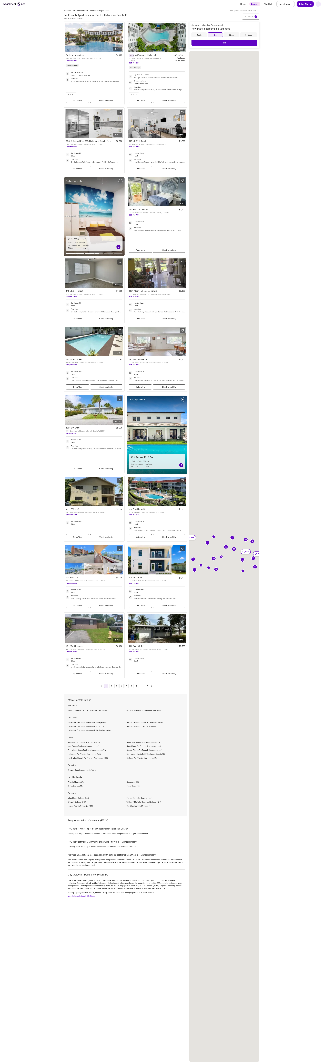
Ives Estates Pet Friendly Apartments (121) (85, 746)
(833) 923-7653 (134, 215)
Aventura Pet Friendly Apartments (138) (84, 742)
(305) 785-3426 (134, 583)
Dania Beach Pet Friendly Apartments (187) (143, 742)
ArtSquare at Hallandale (146, 55)
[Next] (118, 247)
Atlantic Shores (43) (76, 782)
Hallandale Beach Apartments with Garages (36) (87, 722)
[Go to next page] (152, 686)
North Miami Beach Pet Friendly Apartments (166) (88, 758)
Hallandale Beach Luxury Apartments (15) (143, 726)
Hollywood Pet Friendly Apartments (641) (84, 754)
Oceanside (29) (132, 782)
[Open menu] (318, 4)
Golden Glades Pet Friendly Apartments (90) (144, 750)
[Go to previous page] (101, 686)
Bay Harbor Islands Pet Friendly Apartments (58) (145, 754)
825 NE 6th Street (74, 359)
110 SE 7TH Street (74, 290)
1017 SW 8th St (73, 509)
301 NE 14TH (72, 577)
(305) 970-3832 (71, 515)
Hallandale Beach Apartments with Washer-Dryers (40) (90, 730)
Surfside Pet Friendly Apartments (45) (141, 758)
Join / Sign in (305, 4)
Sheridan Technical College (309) (139, 806)
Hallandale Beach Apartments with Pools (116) (86, 726)
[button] (213, 537)
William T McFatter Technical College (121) (143, 802)
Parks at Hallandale (75, 55)
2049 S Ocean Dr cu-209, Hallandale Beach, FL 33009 (90, 140)
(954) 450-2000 (134, 146)
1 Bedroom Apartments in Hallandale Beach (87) (87, 710)
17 (147, 686)
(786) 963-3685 (71, 60)
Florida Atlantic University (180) (80, 806)
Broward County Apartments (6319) (82, 770)
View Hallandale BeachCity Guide (81, 896)
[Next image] (121, 37)
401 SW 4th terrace (74, 646)
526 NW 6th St (135, 577)
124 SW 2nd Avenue (138, 359)
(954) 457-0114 (71, 296)
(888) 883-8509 (71, 365)
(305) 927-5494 (71, 651)
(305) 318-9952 (71, 433)
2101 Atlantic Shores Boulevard (143, 290)
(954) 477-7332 (134, 296)
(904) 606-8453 (134, 63)
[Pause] (120, 182)
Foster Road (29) (133, 786)
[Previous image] (67, 37)
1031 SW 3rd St (73, 427)
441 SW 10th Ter (136, 646)
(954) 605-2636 (134, 651)
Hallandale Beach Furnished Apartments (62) (144, 722)
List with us (284, 4)
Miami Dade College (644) (78, 798)
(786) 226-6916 (71, 583)
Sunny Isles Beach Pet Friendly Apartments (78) (87, 750)
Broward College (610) (77, 802)
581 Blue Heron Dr (137, 509)
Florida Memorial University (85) (139, 798)
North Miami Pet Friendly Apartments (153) (143, 746)
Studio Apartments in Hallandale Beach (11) (143, 710)
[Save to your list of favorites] (119, 26)
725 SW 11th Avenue (138, 209)
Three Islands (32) (75, 786)
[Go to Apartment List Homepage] (14, 4)
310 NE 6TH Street (137, 140)
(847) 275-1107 (134, 515)
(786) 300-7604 (71, 146)
